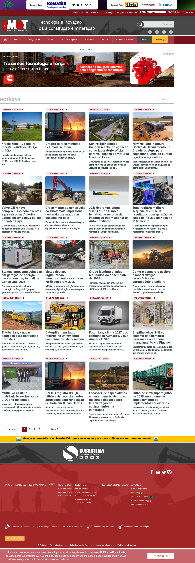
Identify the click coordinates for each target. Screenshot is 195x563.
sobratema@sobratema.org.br (136, 527)
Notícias (18, 40)
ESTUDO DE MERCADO (115, 485)
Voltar (164, 100)
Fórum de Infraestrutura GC (87, 492)
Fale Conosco (97, 13)
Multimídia (89, 40)
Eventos (105, 40)
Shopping (160, 40)
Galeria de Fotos (65, 489)
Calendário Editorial (140, 497)
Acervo (51, 40)
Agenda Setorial (82, 489)
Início (8, 485)
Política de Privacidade (112, 552)
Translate (189, 12)
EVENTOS (80, 485)
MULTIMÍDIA (64, 485)
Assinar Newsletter (79, 13)
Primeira (10, 429)
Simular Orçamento (139, 489)
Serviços (110, 13)
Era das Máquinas (69, 40)
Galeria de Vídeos (65, 492)
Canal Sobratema (65, 496)
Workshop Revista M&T (84, 503)
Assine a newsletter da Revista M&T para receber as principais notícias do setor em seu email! (87, 438)
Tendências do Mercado (85, 496)
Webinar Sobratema (83, 499)
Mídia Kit (134, 493)
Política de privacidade (126, 545)
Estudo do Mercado (124, 40)
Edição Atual (34, 40)
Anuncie (144, 40)
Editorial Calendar (139, 500)
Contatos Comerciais (139, 504)
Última (53, 429)
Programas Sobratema (127, 13)
